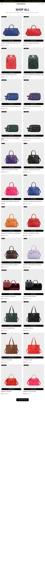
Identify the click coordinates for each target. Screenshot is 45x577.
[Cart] (43, 4)
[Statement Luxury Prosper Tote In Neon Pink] (11, 187)
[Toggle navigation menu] (2, 4)
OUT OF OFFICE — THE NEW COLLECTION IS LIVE (29, 1)
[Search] (40, 4)
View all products (22, 399)
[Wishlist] (41, 4)
